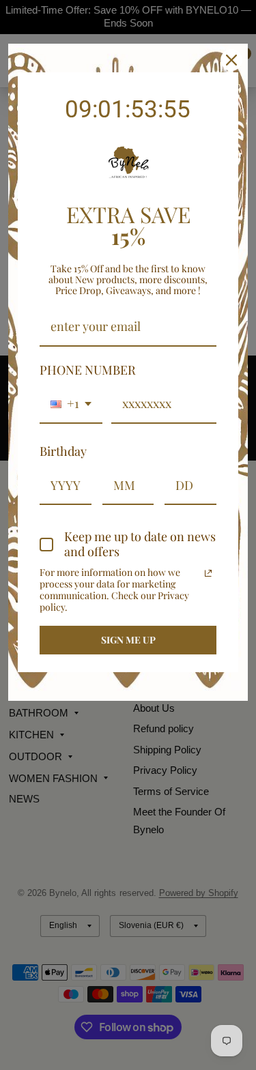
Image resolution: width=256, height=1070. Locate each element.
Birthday (63, 451)
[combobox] (71, 405)
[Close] (231, 60)
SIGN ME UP (128, 639)
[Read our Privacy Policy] (208, 573)
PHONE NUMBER (88, 370)
